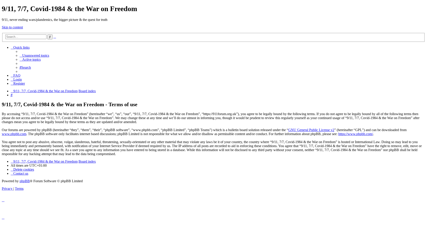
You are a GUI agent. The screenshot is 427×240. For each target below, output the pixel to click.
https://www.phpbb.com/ (355, 134)
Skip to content (12, 27)
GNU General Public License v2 (311, 130)
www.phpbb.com (14, 134)
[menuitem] (34, 55)
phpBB (25, 181)
